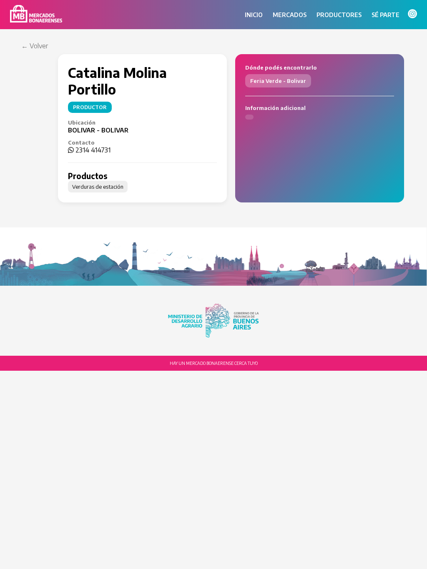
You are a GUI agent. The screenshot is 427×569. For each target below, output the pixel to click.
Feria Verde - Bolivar (278, 80)
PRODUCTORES (339, 14)
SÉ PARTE (385, 14)
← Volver (34, 46)
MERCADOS (289, 14)
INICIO (254, 14)
